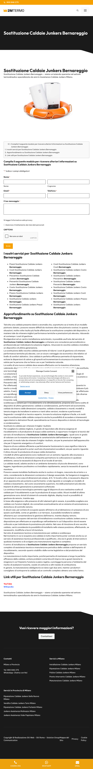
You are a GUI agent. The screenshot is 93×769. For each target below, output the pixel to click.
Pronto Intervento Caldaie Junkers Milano (67, 677)
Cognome (51, 186)
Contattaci (46, 636)
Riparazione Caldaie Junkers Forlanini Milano (23, 707)
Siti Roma (40, 737)
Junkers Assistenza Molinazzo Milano (19, 711)
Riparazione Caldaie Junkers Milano (64, 668)
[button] (73, 371)
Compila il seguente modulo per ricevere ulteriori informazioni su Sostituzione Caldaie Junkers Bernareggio (47, 145)
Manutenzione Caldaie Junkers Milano (65, 680)
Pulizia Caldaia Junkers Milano (62, 672)
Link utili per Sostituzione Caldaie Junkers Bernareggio (29, 155)
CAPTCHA (8, 229)
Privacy (51, 398)
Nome (6, 186)
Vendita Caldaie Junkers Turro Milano (20, 703)
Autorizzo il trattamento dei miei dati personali (25, 225)
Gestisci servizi (25, 386)
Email (7, 191)
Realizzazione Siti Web (24, 737)
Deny (46, 392)
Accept (28, 392)
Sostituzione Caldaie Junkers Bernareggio (23, 592)
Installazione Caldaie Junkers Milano (65, 664)
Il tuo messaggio (12, 201)
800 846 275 (13, 2)
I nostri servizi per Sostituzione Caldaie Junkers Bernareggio (31, 149)
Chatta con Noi (20, 673)
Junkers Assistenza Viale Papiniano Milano (22, 715)
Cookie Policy (42, 398)
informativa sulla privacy (22, 220)
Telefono (52, 191)
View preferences (65, 392)
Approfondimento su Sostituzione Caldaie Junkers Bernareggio (33, 152)
